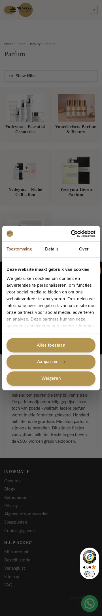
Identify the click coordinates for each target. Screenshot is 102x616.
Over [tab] (84, 249)
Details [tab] (52, 249)
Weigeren (51, 378)
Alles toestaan (51, 345)
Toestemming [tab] (19, 249)
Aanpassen (48, 362)
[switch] (89, 574)
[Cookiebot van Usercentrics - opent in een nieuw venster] (71, 233)
